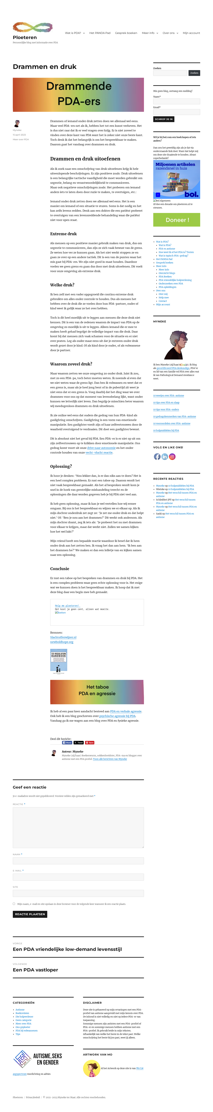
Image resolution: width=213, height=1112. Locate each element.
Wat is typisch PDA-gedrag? (173, 255)
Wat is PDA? (73, 33)
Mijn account (191, 33)
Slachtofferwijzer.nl (63, 637)
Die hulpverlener (24, 1016)
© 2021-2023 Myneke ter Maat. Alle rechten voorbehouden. (74, 1097)
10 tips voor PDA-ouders (166, 409)
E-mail (18, 870)
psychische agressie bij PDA (117, 716)
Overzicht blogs (167, 273)
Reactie (19, 804)
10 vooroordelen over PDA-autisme (171, 423)
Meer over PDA (21, 139)
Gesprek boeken (126, 33)
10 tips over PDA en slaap (166, 402)
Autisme (20, 1009)
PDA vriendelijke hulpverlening (175, 280)
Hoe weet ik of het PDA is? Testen (176, 252)
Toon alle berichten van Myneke (110, 759)
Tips (18, 1034)
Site (15, 887)
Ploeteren (25, 37)
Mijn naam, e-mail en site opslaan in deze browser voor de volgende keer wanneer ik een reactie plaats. (71, 904)
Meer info (148, 33)
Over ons (169, 33)
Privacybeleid (33, 1097)
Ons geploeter (23, 1027)
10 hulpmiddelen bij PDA (166, 430)
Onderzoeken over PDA (171, 283)
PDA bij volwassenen (27, 1030)
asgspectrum (20, 1074)
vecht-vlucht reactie (99, 452)
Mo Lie (139, 1068)
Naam (17, 854)
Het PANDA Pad (99, 33)
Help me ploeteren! (67, 605)
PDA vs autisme (167, 248)
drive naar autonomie (101, 448)
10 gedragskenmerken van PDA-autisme (174, 416)
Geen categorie (23, 1020)
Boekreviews (22, 1013)
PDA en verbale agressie (125, 711)
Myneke (17, 130)
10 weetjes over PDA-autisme (168, 395)
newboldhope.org (61, 642)
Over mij (163, 294)
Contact (163, 301)
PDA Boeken (165, 276)
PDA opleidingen (167, 287)
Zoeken (157, 68)
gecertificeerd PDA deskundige (173, 368)
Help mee (164, 297)
